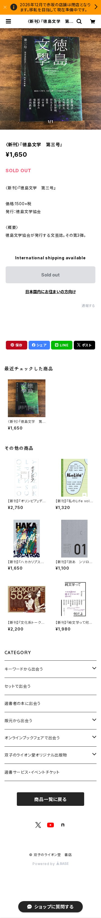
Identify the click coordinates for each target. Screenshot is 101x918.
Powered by (44, 864)
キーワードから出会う (23, 669)
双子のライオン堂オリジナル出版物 (35, 755)
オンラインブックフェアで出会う (32, 737)
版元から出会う (18, 720)
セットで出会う (17, 686)
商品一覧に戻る (50, 799)
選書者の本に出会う (22, 703)
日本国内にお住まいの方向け (50, 291)
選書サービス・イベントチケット (32, 772)
